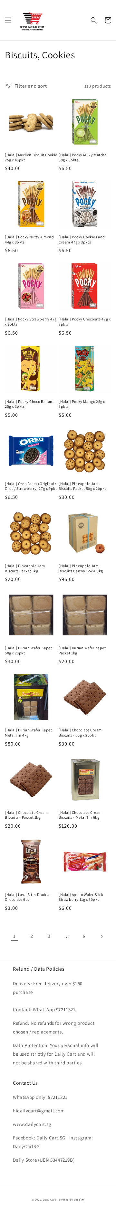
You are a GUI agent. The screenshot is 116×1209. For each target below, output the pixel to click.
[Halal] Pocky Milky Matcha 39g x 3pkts (83, 157)
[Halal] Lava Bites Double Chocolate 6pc (27, 897)
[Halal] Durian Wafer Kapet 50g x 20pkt (28, 650)
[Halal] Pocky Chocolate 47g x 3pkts (85, 322)
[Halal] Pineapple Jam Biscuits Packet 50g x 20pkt (82, 486)
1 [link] (14, 936)
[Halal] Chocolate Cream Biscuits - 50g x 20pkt (80, 733)
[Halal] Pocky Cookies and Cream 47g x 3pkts (82, 239)
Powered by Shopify (70, 1199)
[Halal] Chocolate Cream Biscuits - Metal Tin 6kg (80, 815)
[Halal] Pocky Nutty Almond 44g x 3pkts (29, 239)
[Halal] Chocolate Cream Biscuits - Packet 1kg (26, 815)
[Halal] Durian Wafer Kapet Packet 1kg (82, 650)
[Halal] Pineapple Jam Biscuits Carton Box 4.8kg (81, 568)
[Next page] (101, 936)
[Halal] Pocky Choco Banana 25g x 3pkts (30, 404)
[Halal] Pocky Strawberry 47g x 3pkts (31, 322)
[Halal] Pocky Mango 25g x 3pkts (82, 404)
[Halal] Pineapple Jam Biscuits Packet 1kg (25, 568)
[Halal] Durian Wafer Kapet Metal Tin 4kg (28, 733)
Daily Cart (49, 1199)
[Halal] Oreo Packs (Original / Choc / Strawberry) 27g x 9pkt (31, 486)
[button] (8, 20)
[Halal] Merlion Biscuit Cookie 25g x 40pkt (31, 157)
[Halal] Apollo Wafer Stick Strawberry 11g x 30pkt (81, 897)
